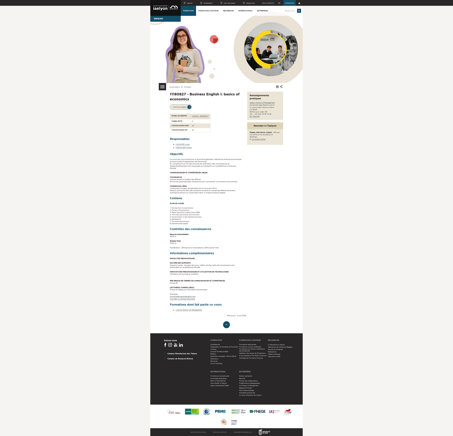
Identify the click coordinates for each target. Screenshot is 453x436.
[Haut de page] (226, 324)
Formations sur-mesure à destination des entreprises (252, 350)
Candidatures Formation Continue (251, 358)
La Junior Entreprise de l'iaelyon (250, 395)
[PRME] (220, 411)
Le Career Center (259, 139)
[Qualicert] (223, 422)
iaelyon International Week (219, 385)
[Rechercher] (299, 11)
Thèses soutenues (274, 354)
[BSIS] (238, 412)
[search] (291, 11)
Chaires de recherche (275, 349)
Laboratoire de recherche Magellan (280, 347)
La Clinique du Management (248, 385)
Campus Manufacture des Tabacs (182, 354)
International (245, 11)
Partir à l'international (218, 381)
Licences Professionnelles (219, 351)
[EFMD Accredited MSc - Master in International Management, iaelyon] (174, 412)
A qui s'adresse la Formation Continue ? (253, 355)
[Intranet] (299, 3)
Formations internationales (219, 376)
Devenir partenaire (245, 376)
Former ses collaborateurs (248, 381)
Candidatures (215, 344)
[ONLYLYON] (288, 411)
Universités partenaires (218, 378)
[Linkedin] (181, 345)
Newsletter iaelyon (198, 432)
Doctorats (214, 361)
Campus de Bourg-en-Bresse (180, 359)
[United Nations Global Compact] (206, 411)
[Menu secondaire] (162, 86)
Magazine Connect (245, 388)
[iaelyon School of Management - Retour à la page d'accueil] (165, 8)
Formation (188, 11)
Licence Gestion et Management (189, 310)
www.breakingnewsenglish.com (183, 296)
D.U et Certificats (216, 363)
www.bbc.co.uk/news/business (182, 299)
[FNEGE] (258, 411)
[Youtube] (175, 345)
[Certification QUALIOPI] (234, 422)
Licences (213, 349)
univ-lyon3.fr (268, 3)
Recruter (242, 378)
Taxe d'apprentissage (246, 390)
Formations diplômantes (247, 344)
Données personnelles (242, 432)
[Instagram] (170, 345)
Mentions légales (220, 432)
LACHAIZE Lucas (183, 144)
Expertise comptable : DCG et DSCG (223, 356)
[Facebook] (165, 345)
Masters (213, 354)
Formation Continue (208, 11)
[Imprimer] (277, 87)
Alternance (214, 358)
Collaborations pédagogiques (249, 383)
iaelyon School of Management (262, 103)
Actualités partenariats (247, 392)
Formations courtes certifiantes (250, 347)
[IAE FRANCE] (274, 411)
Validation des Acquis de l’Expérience (252, 353)
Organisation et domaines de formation (224, 347)
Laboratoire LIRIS (274, 356)
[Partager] (281, 87)
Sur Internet (255, 116)
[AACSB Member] (192, 412)
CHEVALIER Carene (184, 148)
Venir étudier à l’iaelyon (218, 383)
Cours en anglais (180, 107)
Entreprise (262, 11)
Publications (272, 352)
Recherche (228, 11)
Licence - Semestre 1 (200, 116)
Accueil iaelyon (174, 87)
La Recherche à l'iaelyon (276, 344)
